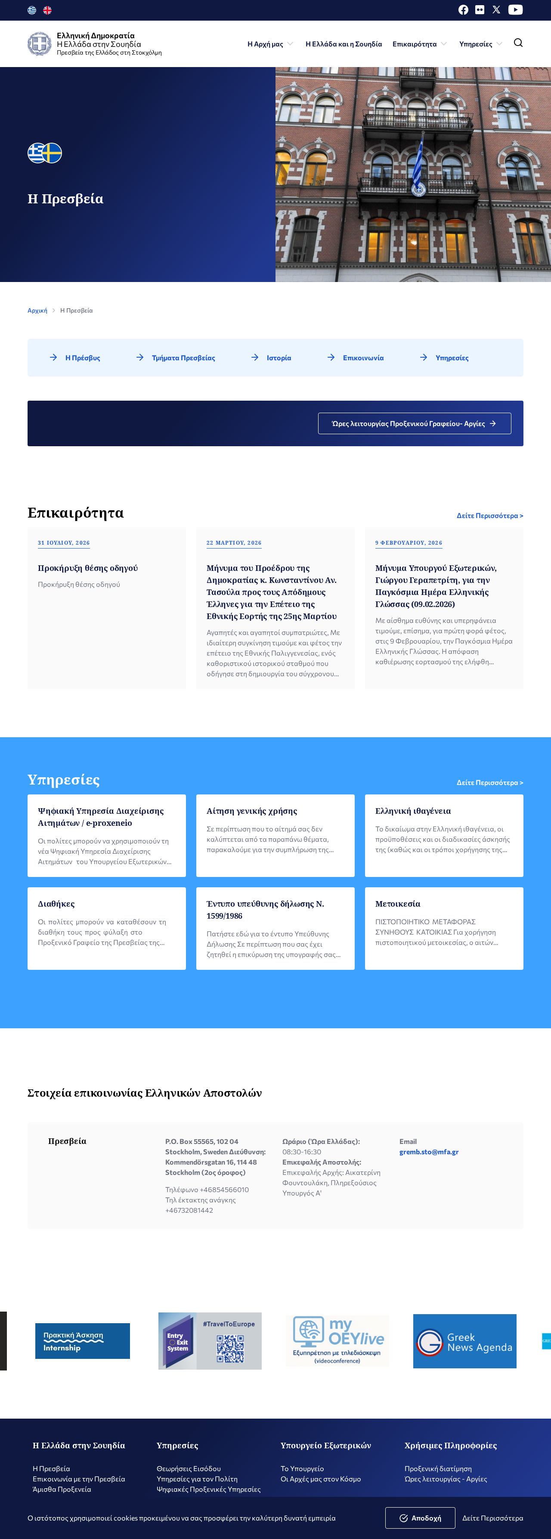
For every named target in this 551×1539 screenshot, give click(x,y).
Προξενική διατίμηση (438, 1468)
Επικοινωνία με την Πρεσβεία (79, 1479)
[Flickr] (479, 11)
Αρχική (37, 310)
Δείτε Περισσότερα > (490, 515)
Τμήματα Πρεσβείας (183, 357)
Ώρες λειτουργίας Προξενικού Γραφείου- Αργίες (408, 423)
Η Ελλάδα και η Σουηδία (344, 44)
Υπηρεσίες (475, 44)
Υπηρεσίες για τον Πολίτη (197, 1479)
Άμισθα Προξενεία (62, 1489)
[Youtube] (515, 11)
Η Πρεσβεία (51, 1468)
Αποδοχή (426, 1518)
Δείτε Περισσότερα (492, 1518)
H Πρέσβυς (82, 357)
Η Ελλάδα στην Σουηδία (79, 1445)
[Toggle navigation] (518, 44)
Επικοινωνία (363, 357)
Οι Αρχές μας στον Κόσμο (321, 1479)
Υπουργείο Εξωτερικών (326, 1445)
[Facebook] (463, 11)
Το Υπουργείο (302, 1468)
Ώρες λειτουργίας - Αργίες (446, 1479)
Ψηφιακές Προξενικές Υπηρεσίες (209, 1489)
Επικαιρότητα (415, 44)
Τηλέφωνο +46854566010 (207, 1189)
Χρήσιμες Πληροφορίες (451, 1445)
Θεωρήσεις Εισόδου (189, 1468)
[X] (496, 11)
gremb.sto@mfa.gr (429, 1151)
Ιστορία (279, 357)
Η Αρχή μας (265, 44)
